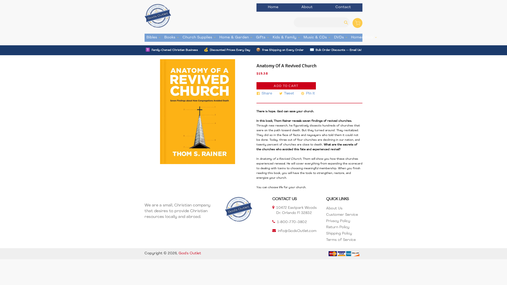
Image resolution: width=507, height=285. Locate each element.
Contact (343, 7)
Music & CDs (318, 37)
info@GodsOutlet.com (297, 231)
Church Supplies (200, 37)
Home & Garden (236, 37)
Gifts (263, 37)
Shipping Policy (339, 234)
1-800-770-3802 (292, 222)
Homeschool (365, 37)
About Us (334, 208)
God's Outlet (190, 253)
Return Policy (338, 227)
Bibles (154, 37)
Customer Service (342, 215)
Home (273, 7)
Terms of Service (341, 240)
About (307, 7)
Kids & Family (287, 37)
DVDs (341, 37)
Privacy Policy (338, 221)
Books (172, 37)
